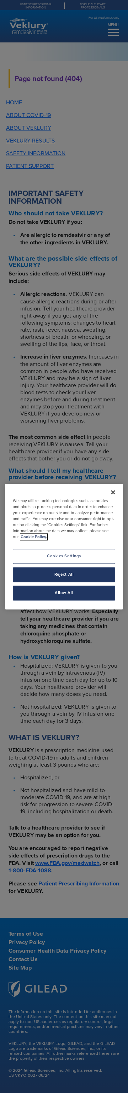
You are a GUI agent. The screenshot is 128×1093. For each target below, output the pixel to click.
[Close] (113, 492)
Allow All (64, 592)
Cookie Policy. (34, 537)
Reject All (64, 574)
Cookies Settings (64, 556)
